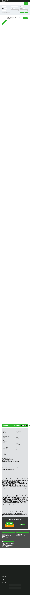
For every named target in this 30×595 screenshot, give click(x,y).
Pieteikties (16, 3)
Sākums (11, 3)
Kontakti (20, 3)
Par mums (18, 3)
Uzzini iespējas (24, 425)
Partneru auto (13, 3)
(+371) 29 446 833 (15, 571)
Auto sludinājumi (4, 576)
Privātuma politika (4, 582)
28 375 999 (5, 425)
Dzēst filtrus (5, 12)
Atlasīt (24, 12)
